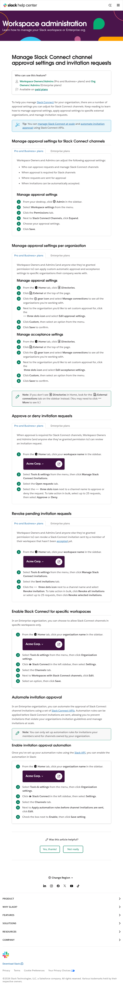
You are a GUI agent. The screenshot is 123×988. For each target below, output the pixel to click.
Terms (17, 970)
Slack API (80, 752)
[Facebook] (58, 886)
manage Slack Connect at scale (56, 124)
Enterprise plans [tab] (60, 151)
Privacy (6, 970)
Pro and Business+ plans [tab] (28, 151)
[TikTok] (78, 886)
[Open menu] (118, 5)
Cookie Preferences (34, 970)
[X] (64, 886)
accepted (62, 541)
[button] (50, 849)
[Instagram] (51, 886)
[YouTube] (71, 886)
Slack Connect (45, 102)
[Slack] (59, 957)
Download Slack (11, 963)
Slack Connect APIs (63, 710)
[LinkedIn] (44, 886)
